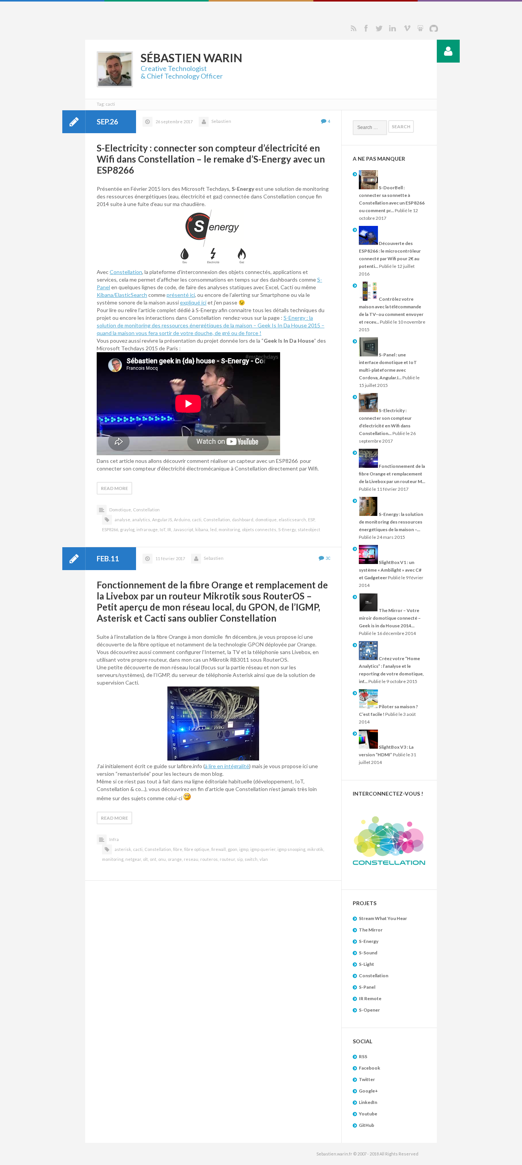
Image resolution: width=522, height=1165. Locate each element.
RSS (353, 28)
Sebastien (221, 121)
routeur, (228, 859)
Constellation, (217, 519)
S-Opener (369, 1010)
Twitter (379, 28)
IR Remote (370, 998)
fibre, (178, 849)
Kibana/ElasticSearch (122, 295)
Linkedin (392, 28)
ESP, (311, 519)
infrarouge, (147, 529)
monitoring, (230, 529)
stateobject (309, 529)
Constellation (126, 272)
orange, (175, 859)
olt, (146, 859)
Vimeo (407, 28)
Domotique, (120, 509)
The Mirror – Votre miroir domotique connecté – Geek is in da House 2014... (390, 617)
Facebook (366, 28)
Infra (114, 839)
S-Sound (368, 953)
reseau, (191, 859)
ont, (153, 859)
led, (213, 529)
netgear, (133, 859)
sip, (240, 859)
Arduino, (182, 519)
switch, (251, 859)
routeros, (209, 859)
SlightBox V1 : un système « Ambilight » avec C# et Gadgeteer (390, 569)
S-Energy (368, 941)
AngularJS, (162, 519)
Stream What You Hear (383, 918)
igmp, (244, 849)
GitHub (366, 1125)
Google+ (368, 1091)
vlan (263, 859)
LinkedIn (368, 1102)
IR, (169, 529)
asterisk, (123, 849)
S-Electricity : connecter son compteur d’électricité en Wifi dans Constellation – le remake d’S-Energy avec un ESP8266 (211, 159)
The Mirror (371, 930)
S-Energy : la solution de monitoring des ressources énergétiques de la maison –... (391, 521)
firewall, (219, 849)
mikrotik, (315, 849)
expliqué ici (193, 302)
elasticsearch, (293, 519)
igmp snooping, (291, 849)
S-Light (366, 964)
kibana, (202, 529)
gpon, (233, 849)
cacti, (197, 519)
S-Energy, (287, 529)
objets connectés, (259, 529)
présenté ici (181, 295)
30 (328, 558)
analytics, (141, 519)
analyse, (123, 519)
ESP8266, (110, 529)
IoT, (163, 529)
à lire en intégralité (227, 766)
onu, (162, 859)
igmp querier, (263, 849)
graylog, (127, 529)
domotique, (266, 519)
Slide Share (420, 28)
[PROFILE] (448, 51)
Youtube (368, 1114)
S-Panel (367, 987)
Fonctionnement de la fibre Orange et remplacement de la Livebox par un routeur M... (392, 473)
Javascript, (183, 529)
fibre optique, (197, 849)
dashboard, (243, 519)
